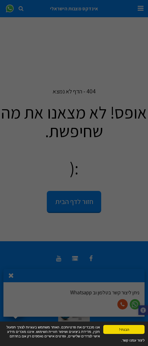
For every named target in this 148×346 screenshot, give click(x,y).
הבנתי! (124, 329)
